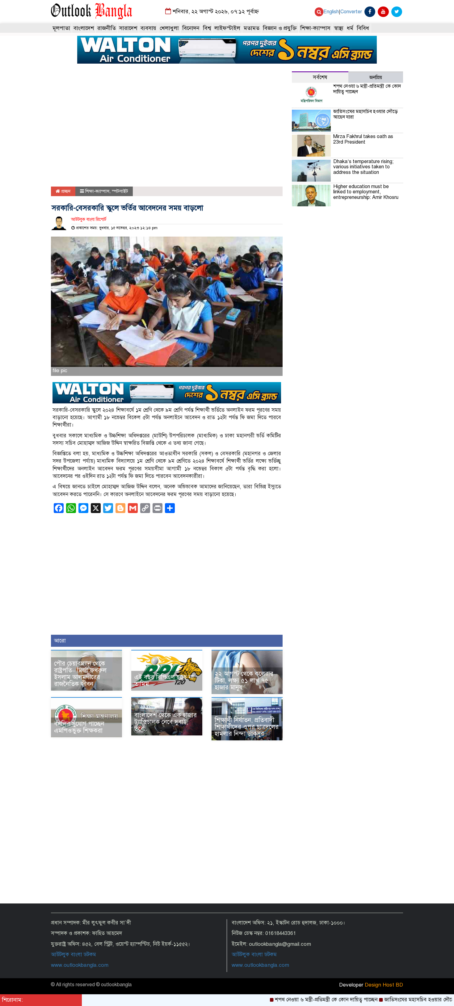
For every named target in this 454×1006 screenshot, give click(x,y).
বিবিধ (363, 28)
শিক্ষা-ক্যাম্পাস (315, 28)
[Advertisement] (167, 129)
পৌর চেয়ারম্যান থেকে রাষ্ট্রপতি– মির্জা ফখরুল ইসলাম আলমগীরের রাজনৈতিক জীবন (80, 674)
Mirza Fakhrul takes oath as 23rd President (363, 139)
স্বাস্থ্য (338, 28)
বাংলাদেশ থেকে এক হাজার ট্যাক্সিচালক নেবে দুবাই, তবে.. (165, 722)
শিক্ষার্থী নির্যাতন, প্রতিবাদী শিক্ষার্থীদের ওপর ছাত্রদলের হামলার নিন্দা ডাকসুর (247, 727)
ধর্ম (350, 28)
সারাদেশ (128, 28)
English (331, 12)
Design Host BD (384, 985)
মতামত (251, 28)
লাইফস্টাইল (227, 28)
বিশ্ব (207, 28)
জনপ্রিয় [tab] (375, 77)
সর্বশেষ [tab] (320, 77)
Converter (351, 12)
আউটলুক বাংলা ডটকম (73, 954)
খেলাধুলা (169, 28)
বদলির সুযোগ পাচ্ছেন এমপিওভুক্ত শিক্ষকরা (79, 727)
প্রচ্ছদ (65, 191)
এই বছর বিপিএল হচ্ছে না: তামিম (164, 680)
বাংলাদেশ (84, 28)
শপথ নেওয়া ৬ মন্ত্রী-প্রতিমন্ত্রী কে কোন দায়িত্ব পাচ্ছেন (367, 89)
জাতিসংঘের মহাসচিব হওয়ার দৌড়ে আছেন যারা (365, 114)
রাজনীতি (106, 28)
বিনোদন (191, 28)
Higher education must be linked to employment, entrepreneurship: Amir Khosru (365, 191)
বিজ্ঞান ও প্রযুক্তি (280, 28)
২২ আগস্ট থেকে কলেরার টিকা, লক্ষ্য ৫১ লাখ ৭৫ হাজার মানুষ (244, 680)
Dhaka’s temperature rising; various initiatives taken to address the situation (363, 166)
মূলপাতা (61, 28)
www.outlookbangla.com (79, 965)
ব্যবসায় (148, 28)
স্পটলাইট (120, 191)
